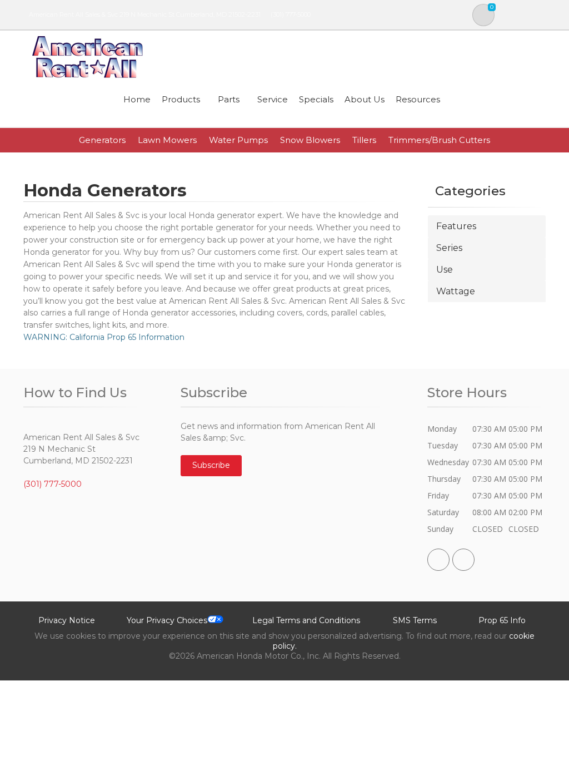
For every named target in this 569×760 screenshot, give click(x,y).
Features (456, 226)
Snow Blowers (310, 140)
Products (181, 99)
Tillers (364, 140)
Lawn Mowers (167, 140)
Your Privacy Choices (167, 620)
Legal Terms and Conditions (306, 620)
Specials (316, 99)
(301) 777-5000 (291, 14)
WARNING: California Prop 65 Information (103, 337)
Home (137, 99)
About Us (365, 99)
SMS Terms (415, 620)
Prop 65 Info (502, 620)
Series (449, 248)
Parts (228, 99)
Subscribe (211, 465)
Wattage (455, 291)
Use (444, 269)
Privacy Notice (66, 620)
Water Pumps (238, 140)
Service (272, 99)
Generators (102, 140)
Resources (418, 99)
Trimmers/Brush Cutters (439, 140)
